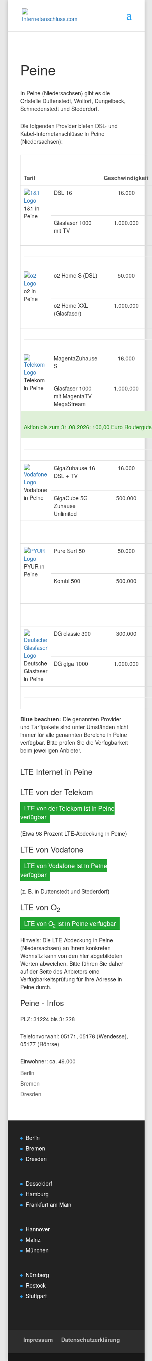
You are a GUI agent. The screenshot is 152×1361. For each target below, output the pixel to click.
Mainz (33, 1239)
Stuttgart (36, 1296)
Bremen (30, 1083)
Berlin (27, 1073)
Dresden (30, 1094)
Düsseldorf (39, 1183)
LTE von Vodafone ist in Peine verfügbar (63, 870)
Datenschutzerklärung (90, 1339)
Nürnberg (37, 1275)
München (37, 1250)
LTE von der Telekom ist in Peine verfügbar (67, 813)
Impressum (38, 1339)
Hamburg (37, 1194)
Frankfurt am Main (48, 1204)
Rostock (36, 1285)
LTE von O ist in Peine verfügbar (70, 924)
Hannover (38, 1229)
